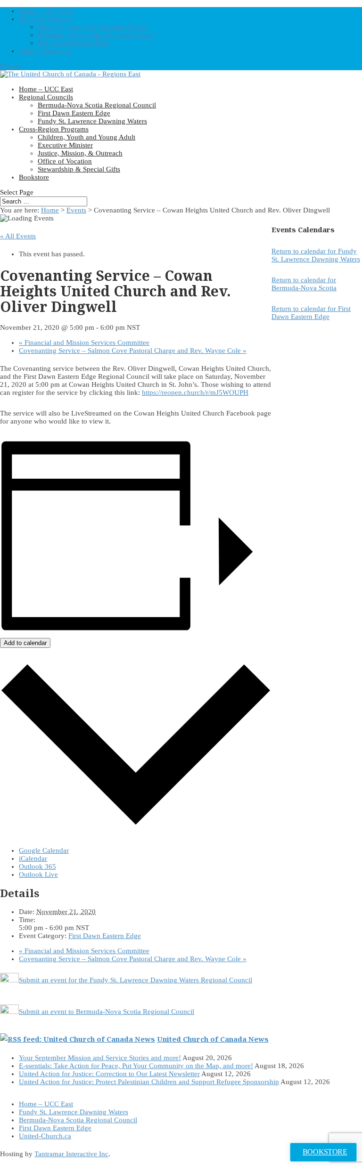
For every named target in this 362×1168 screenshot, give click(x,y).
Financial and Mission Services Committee (84, 342)
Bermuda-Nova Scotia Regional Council (97, 35)
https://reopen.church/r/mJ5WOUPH (195, 392)
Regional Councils (46, 19)
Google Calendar (44, 850)
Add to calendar (25, 642)
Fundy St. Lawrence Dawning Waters (92, 27)
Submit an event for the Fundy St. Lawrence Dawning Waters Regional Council (135, 980)
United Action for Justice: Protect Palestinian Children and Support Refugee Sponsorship (149, 1082)
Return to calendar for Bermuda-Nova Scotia (304, 284)
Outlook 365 (37, 866)
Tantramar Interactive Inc (71, 1154)
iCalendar (33, 858)
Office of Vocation (65, 161)
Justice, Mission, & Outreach (80, 153)
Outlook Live (38, 874)
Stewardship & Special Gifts (79, 169)
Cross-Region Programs (54, 129)
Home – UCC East (46, 11)
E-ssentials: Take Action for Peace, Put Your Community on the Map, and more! (136, 1066)
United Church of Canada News (213, 1039)
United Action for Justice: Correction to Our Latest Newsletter (109, 1074)
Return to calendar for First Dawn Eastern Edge (311, 312)
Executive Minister (65, 145)
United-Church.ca (45, 51)
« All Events (18, 236)
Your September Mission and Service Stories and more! (100, 1058)
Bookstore (34, 177)
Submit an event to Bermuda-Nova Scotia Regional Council (106, 1011)
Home (50, 210)
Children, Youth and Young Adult (86, 137)
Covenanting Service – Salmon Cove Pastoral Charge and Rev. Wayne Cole (133, 350)
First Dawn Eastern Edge (74, 43)
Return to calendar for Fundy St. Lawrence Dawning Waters (316, 255)
